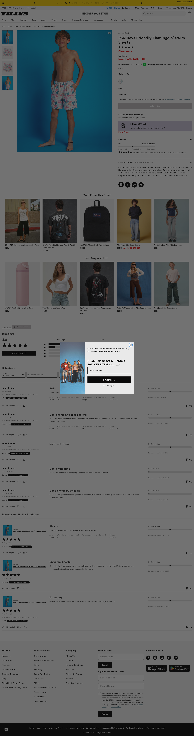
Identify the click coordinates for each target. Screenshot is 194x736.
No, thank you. (109, 385)
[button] (190, 218)
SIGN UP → (109, 379)
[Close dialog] (131, 345)
